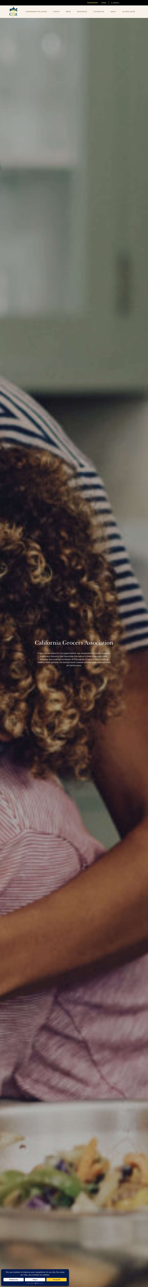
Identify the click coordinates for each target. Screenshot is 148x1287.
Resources (82, 11)
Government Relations (36, 11)
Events (56, 11)
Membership (92, 3)
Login (103, 3)
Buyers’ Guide (129, 11)
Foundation (98, 11)
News (68, 11)
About (113, 11)
